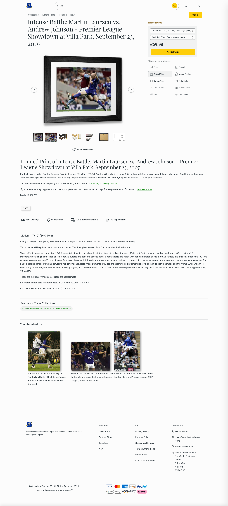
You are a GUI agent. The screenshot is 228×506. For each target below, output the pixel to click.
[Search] (174, 5)
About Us (103, 425)
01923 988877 (182, 431)
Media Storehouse (62, 490)
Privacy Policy (142, 431)
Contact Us (177, 425)
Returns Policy (142, 437)
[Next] (131, 90)
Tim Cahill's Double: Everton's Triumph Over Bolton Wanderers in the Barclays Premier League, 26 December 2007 (92, 377)
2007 (25, 208)
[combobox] (113, 5)
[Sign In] (199, 6)
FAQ (137, 425)
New (72, 15)
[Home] (38, 6)
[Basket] (192, 6)
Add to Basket (173, 52)
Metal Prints (141, 454)
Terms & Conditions (145, 448)
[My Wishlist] (186, 6)
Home (24, 308)
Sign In (195, 15)
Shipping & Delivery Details (104, 183)
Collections (33, 15)
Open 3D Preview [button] (85, 149)
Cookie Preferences (145, 460)
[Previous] (34, 90)
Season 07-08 (49, 308)
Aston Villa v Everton (63, 308)
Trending (63, 15)
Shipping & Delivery (144, 443)
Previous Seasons (35, 308)
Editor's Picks (48, 15)
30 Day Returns (144, 189)
